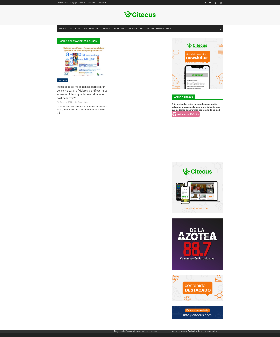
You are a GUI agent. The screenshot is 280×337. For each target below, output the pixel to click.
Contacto (91, 2)
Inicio (62, 28)
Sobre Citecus (63, 2)
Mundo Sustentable (159, 28)
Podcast (119, 28)
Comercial (102, 2)
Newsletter (136, 28)
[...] (58, 112)
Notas (106, 28)
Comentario (83, 102)
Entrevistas (91, 28)
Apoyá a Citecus (78, 2)
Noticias (75, 28)
